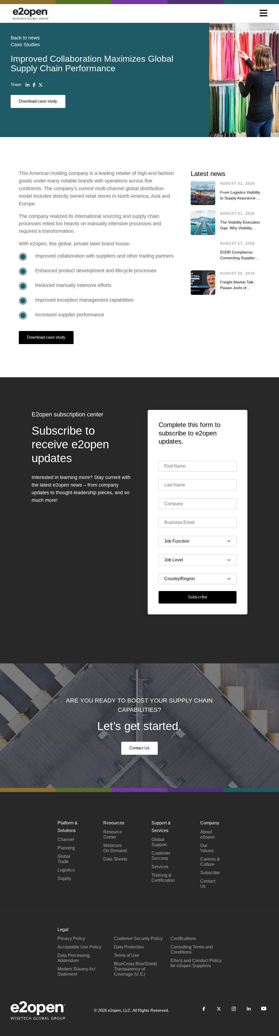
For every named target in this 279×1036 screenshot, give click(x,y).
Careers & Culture (210, 862)
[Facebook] (34, 85)
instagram (233, 1008)
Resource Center (112, 834)
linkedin (248, 1008)
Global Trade (63, 859)
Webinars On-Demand (115, 848)
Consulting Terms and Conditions (192, 949)
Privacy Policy (71, 938)
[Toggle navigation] (263, 14)
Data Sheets (115, 859)
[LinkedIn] (27, 85)
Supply (64, 878)
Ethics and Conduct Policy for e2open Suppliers (196, 963)
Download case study (38, 101)
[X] (40, 85)
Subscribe (197, 597)
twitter (218, 1008)
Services (159, 866)
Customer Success (160, 856)
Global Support (159, 842)
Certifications (183, 938)
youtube (263, 1008)
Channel (65, 839)
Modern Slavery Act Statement (76, 971)
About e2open (207, 834)
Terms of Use (126, 955)
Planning (66, 848)
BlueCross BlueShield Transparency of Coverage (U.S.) (135, 968)
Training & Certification (163, 878)
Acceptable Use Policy (79, 947)
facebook (203, 1008)
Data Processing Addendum (73, 958)
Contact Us (139, 748)
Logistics (66, 870)
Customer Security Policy (138, 938)
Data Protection (129, 947)
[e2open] (30, 13)
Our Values (207, 848)
